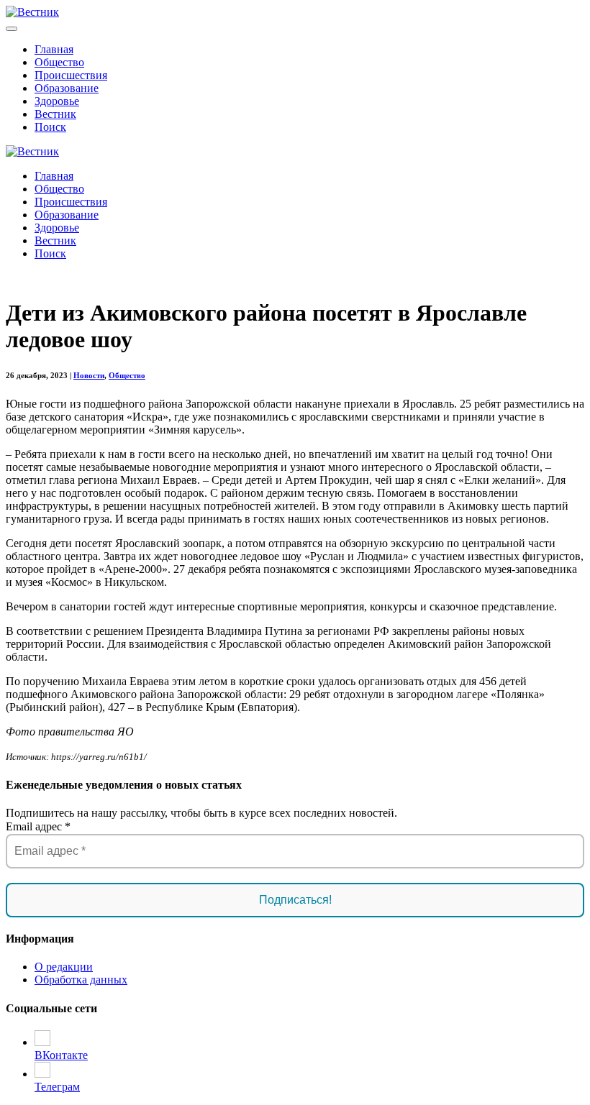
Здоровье (57, 101)
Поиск (50, 127)
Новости (88, 375)
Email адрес (38, 826)
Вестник (55, 114)
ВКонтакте (61, 1055)
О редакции (64, 966)
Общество (59, 62)
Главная (54, 49)
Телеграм (57, 1087)
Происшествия (71, 75)
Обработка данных (81, 979)
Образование (67, 88)
